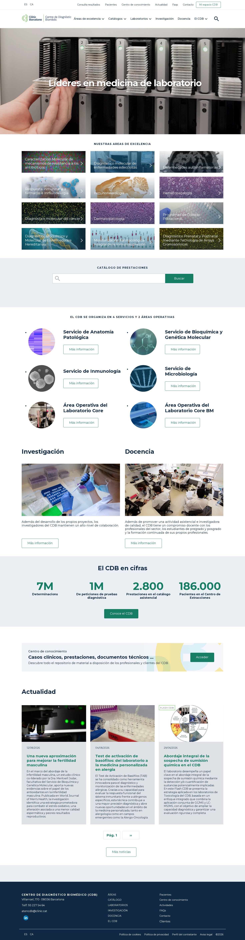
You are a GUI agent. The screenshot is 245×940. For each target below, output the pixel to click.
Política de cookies (130, 934)
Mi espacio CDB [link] (208, 4)
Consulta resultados (88, 4)
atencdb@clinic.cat (34, 911)
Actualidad (161, 4)
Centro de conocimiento (136, 4)
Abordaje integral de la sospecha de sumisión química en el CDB (186, 760)
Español (26, 4)
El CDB (199, 18)
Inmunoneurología (109, 193)
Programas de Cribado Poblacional (181, 217)
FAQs (163, 910)
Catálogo (115, 900)
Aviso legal (206, 934)
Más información (81, 349)
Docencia (184, 18)
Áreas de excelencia (87, 18)
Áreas (112, 894)
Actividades (166, 905)
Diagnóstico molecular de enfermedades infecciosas (115, 165)
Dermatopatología (109, 219)
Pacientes (111, 4)
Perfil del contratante (184, 934)
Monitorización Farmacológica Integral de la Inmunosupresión (119, 242)
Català (31, 4)
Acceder (202, 657)
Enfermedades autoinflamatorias (190, 167)
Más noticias (121, 852)
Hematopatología (177, 193)
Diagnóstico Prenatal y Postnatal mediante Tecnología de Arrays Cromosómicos (190, 240)
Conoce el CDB (121, 613)
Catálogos (115, 18)
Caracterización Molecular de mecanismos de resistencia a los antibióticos (51, 163)
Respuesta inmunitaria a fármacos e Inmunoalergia (46, 191)
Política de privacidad (156, 934)
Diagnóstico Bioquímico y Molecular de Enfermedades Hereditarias (48, 240)
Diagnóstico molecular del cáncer (52, 219)
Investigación (165, 18)
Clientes (165, 921)
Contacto (188, 4)
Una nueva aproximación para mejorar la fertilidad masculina (51, 760)
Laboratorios (139, 18)
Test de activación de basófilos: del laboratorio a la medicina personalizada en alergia (121, 763)
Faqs (175, 4)
